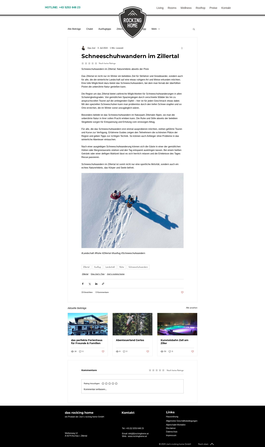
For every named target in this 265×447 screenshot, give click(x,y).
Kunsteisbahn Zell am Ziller (174, 342)
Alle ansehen (191, 308)
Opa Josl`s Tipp (97, 274)
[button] (226, 7)
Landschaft (110, 267)
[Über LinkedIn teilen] (96, 283)
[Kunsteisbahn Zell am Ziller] (177, 324)
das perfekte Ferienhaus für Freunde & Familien (86, 342)
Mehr (154, 29)
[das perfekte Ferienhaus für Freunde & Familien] (88, 324)
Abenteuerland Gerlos (130, 340)
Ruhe (122, 267)
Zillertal (86, 267)
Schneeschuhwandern (138, 267)
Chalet (89, 29)
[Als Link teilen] (103, 283)
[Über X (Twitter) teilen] (89, 283)
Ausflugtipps (104, 29)
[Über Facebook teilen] (82, 283)
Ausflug (97, 267)
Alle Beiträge (74, 29)
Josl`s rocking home (115, 274)
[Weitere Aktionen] (182, 48)
